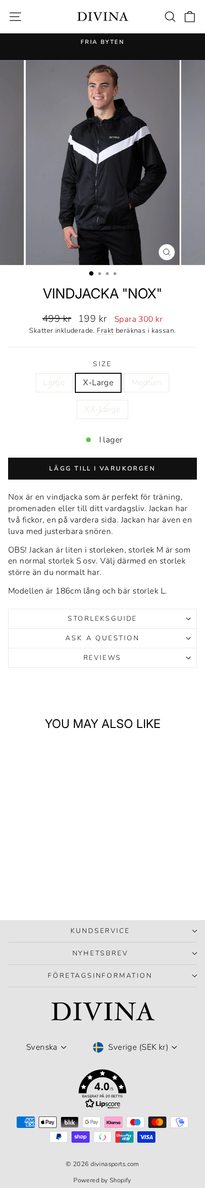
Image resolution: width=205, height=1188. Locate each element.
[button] (102, 1090)
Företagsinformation (100, 975)
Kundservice (100, 930)
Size (102, 364)
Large (54, 382)
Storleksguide (102, 618)
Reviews (102, 657)
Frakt (105, 330)
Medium (147, 382)
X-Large (98, 382)
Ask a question (102, 638)
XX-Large (102, 409)
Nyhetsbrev (100, 953)
